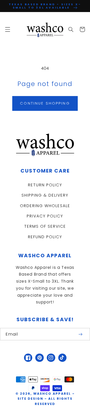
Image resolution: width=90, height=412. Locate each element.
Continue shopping (45, 103)
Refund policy (45, 237)
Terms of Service (45, 226)
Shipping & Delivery (45, 195)
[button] (7, 29)
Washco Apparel (52, 393)
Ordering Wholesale (45, 206)
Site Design (30, 398)
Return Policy (45, 185)
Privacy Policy (45, 216)
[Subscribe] (81, 334)
